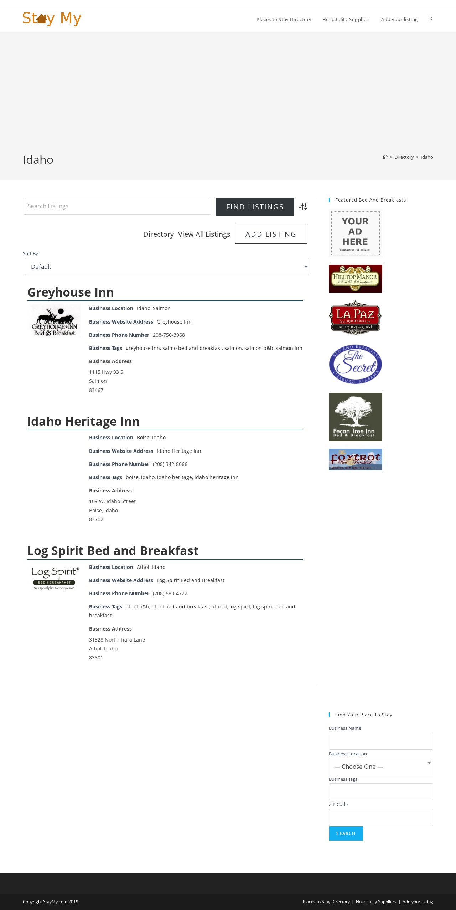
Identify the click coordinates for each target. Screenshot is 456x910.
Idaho (427, 157)
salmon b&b (258, 348)
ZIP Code (338, 804)
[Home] (385, 157)
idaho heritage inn (217, 477)
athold (219, 606)
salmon (233, 348)
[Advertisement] (228, 98)
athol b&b (137, 606)
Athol (143, 567)
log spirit (239, 606)
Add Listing (271, 234)
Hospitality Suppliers (376, 902)
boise (132, 477)
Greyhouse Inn (70, 292)
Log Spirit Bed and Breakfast (113, 550)
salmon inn (289, 348)
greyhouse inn (143, 348)
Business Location (348, 754)
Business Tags (343, 779)
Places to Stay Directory (326, 902)
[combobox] (381, 766)
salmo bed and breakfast (192, 348)
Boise (143, 437)
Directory (158, 234)
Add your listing (418, 902)
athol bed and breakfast (180, 606)
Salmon (162, 308)
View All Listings (204, 234)
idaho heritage (174, 477)
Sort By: (31, 254)
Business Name (345, 728)
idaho (148, 477)
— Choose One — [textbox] (358, 766)
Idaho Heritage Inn (83, 421)
